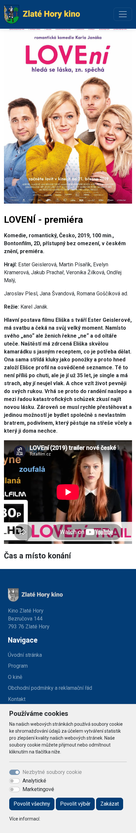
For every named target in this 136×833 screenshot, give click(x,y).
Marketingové (38, 789)
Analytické (34, 781)
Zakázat (109, 804)
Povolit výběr (75, 804)
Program (18, 666)
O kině (15, 677)
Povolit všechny (32, 804)
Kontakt (16, 699)
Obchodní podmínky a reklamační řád (50, 688)
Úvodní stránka (25, 655)
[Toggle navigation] (123, 14)
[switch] (14, 780)
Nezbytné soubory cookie (52, 772)
